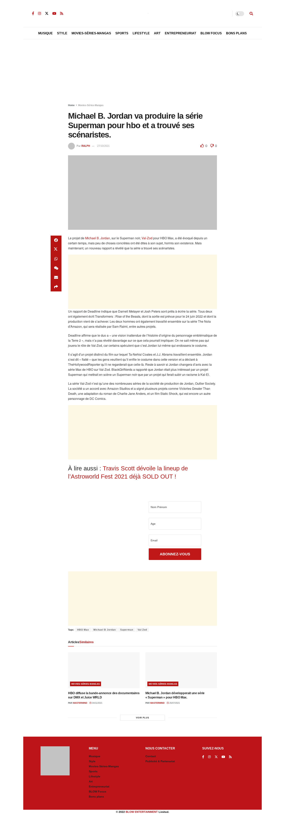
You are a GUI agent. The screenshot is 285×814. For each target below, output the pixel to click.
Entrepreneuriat (180, 33)
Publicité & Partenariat (160, 761)
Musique (45, 33)
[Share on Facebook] (56, 240)
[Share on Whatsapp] (56, 259)
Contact (150, 756)
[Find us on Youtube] (54, 13)
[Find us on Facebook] (33, 13)
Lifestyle (141, 33)
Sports (121, 33)
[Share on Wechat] (56, 268)
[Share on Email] (56, 277)
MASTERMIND (80, 703)
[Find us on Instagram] (39, 13)
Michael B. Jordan (97, 238)
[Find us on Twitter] (46, 13)
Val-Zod (147, 238)
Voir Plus (142, 717)
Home (71, 105)
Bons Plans (236, 33)
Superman (126, 629)
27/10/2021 (103, 145)
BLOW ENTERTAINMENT (142, 811)
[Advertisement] (142, 72)
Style (62, 33)
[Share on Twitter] (56, 249)
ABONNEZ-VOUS (175, 554)
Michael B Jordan (104, 629)
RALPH (85, 145)
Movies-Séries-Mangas (91, 33)
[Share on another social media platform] (56, 286)
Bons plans (96, 796)
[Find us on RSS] (61, 13)
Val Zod (142, 629)
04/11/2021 (97, 703)
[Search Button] (251, 13)
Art (157, 33)
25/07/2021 (174, 703)
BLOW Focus (211, 33)
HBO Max (83, 629)
